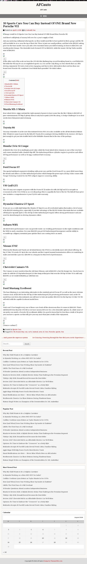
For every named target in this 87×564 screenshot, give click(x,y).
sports (58, 332)
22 (66, 538)
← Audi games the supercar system (15, 337)
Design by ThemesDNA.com (53, 561)
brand (18, 332)
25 (19, 542)
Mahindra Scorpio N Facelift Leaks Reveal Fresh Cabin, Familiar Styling (29, 388)
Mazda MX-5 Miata (11, 84)
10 (12, 332)
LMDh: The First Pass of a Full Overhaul (17, 368)
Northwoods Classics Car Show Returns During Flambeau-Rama (27, 398)
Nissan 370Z (9, 99)
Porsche (52, 332)
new (40, 332)
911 (14, 332)
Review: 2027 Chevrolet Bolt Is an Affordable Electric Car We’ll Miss (28, 381)
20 (43, 538)
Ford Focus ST (9, 90)
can (26, 332)
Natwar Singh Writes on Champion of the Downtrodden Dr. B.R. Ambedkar (31, 401)
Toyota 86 (8, 86)
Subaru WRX (9, 97)
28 (54, 542)
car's (30, 332)
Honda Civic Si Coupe (12, 88)
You (62, 332)
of (43, 332)
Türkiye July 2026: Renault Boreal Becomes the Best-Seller (24, 378)
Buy (22, 332)
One (46, 332)
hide (17, 80)
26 (31, 542)
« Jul (4, 552)
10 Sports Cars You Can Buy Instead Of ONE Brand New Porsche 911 (39, 24)
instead (35, 332)
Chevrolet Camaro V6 (12, 102)
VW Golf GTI (9, 93)
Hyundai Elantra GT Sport (13, 95)
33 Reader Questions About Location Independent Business (25, 371)
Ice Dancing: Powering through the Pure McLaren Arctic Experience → (59, 337)
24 (8, 542)
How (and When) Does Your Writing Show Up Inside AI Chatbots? (27, 365)
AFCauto (43, 5)
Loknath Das (30, 30)
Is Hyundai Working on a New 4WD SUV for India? (22, 358)
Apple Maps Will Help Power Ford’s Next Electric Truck (23, 391)
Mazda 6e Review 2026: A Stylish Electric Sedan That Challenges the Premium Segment (35, 375)
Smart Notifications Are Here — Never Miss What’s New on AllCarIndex (29, 395)
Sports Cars (17, 329)
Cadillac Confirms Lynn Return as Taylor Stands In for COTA (25, 361)
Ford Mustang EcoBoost (13, 104)
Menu (45, 16)
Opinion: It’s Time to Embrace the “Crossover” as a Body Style (26, 385)
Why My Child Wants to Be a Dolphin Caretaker (20, 355)
